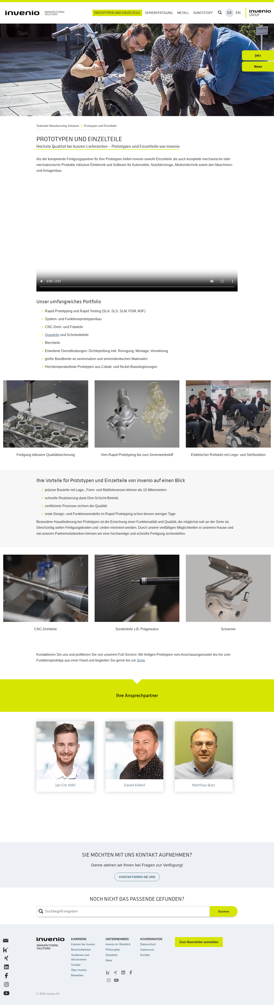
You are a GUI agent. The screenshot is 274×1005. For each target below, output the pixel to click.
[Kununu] (108, 973)
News (109, 960)
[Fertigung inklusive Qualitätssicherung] (45, 414)
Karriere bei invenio (83, 944)
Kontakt (145, 955)
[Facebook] (130, 973)
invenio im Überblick (118, 944)
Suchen (223, 911)
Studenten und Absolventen (80, 957)
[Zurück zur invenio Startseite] (258, 12)
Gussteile (52, 335)
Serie (141, 660)
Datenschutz (148, 944)
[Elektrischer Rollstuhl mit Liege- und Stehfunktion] (228, 414)
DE (229, 13)
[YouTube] (116, 980)
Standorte (112, 955)
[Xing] (115, 973)
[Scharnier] (228, 588)
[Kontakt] (5, 941)
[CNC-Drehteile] (45, 588)
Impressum (147, 949)
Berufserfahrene (81, 949)
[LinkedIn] (123, 973)
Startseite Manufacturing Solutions (57, 125)
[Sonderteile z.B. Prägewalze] (137, 588)
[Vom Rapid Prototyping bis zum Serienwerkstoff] (137, 414)
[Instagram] (108, 980)
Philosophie (113, 949)
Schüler (75, 964)
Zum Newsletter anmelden (198, 942)
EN (238, 13)
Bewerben (77, 975)
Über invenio (78, 970)
